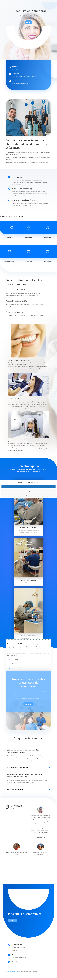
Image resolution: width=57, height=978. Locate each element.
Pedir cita (12, 920)
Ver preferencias (28, 495)
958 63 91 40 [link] (15, 69)
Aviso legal (17, 971)
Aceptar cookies (28, 486)
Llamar (28, 22)
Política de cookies (10, 971)
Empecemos (28, 704)
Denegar (28, 491)
